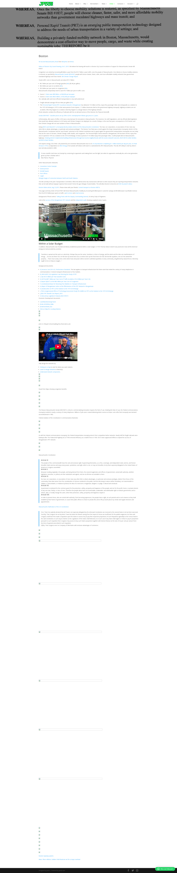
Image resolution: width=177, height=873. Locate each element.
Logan (42, 176)
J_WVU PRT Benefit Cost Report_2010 (51, 293)
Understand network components (50, 372)
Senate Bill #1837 (44, 115)
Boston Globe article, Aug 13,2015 (49, 187)
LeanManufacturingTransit (48, 302)
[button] (165, 869)
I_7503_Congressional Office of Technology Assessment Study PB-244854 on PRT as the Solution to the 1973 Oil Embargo (76, 291)
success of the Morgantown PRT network (57, 200)
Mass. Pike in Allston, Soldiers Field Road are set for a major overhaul (59, 859)
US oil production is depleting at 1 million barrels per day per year (111, 143)
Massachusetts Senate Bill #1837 (65, 74)
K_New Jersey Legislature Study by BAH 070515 (54, 296)
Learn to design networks (47, 369)
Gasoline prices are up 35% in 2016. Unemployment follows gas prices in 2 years (74, 115)
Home (71, 4)
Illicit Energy (63, 146)
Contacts (120, 4)
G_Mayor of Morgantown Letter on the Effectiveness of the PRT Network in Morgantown (66, 286)
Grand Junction (44, 169)
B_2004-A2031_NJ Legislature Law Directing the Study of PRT (58, 274)
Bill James (65, 62)
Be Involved (94, 4)
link (68, 83)
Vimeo (72, 62)
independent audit (81, 200)
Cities (111, 4)
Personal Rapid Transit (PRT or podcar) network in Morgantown (62, 105)
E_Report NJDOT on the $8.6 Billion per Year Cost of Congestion (59, 281)
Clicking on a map (45, 367)
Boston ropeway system (46, 856)
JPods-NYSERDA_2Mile (47, 304)
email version (79, 193)
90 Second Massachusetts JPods (48, 62)
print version (68, 193)
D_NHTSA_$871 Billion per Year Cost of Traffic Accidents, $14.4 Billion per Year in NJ (65, 279)
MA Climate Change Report (70, 76)
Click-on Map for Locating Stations (50, 309)
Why (84, 4)
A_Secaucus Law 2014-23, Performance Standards (55, 269)
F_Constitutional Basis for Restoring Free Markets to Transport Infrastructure (63, 284)
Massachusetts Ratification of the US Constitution (53, 507)
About (77, 4)
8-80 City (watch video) (125, 184)
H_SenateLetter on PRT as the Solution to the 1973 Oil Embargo (59, 289)
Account (130, 4)
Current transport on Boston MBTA (89, 187)
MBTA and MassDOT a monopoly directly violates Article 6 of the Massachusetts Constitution (71, 127)
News (103, 4)
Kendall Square (44, 171)
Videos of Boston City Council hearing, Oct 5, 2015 (54, 66)
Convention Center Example (48, 166)
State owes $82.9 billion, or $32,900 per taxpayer (60, 97)
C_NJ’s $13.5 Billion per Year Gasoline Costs (53, 277)
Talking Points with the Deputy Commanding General (72, 196)
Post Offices (43, 173)
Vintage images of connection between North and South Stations (58, 178)
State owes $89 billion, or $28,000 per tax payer (60, 94)
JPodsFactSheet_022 (46, 306)
